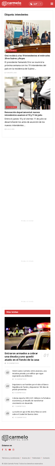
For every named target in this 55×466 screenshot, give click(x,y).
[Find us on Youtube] (10, 449)
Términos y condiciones (10, 458)
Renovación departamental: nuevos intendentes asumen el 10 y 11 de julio (23, 113)
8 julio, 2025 (10, 129)
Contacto (46, 458)
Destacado (11, 50)
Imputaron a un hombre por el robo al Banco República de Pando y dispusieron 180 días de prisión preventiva (30, 387)
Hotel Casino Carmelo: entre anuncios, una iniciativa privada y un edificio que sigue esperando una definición (29, 373)
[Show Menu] (52, 4)
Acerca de (26, 458)
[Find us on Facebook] (2, 449)
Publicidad (36, 458)
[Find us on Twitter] (6, 449)
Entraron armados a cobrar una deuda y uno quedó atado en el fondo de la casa (22, 356)
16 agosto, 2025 (11, 72)
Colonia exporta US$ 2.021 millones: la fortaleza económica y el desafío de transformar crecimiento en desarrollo (31, 400)
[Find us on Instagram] (13, 449)
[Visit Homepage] (11, 4)
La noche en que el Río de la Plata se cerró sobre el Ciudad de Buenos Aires (29, 413)
